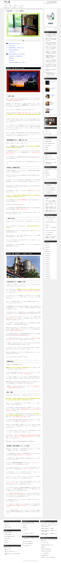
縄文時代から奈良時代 (49, 139)
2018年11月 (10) (48, 278)
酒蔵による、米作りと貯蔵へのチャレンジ (51, 160)
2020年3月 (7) (48, 245)
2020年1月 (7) (48, 249)
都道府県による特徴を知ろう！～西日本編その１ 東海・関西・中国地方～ (51, 208)
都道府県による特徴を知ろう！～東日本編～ (51, 204)
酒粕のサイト (52, 109)
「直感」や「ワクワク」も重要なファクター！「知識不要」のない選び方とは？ (48, 526)
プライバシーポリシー (22, 5)
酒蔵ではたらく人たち (8, 549)
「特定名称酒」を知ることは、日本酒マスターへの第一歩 (51, 185)
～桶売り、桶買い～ (11, 60)
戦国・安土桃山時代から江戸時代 (50, 143)
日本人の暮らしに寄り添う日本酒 (50, 230)
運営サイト (11, 5)
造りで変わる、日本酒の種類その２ (28, 543)
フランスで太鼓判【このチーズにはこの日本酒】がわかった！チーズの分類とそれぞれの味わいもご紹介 (51, 65)
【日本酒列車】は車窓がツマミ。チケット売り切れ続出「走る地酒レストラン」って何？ (51, 73)
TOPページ (6, 5)
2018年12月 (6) (48, 276)
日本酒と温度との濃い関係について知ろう (51, 223)
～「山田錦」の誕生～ (12, 45)
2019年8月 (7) (48, 259)
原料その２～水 (48, 131)
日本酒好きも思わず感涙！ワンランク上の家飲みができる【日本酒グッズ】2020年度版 (51, 56)
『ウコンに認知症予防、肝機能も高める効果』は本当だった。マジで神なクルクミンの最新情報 (51, 35)
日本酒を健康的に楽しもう (49, 234)
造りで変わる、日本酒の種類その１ (28, 541)
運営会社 (15, 5)
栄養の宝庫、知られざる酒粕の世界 (51, 69)
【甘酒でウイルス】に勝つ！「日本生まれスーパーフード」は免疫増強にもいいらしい (51, 48)
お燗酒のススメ (48, 225)
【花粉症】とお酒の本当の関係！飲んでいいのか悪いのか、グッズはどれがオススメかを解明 (51, 43)
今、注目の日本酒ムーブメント (27, 545)
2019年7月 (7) (48, 261)
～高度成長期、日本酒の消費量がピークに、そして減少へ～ (17, 62)
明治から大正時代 (48, 145)
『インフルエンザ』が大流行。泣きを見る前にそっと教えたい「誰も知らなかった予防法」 (51, 60)
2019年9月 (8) (48, 257)
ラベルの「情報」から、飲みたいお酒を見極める (51, 198)
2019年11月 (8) (48, 253)
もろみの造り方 (48, 175)
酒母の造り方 (25, 527)
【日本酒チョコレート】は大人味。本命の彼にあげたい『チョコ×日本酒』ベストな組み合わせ (51, 52)
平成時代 (47, 149)
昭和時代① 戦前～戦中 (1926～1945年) (14, 43)
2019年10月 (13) (48, 255)
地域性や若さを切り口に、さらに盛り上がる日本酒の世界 (51, 163)
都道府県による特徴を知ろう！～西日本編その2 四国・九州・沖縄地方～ (51, 211)
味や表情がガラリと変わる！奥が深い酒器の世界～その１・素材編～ (51, 237)
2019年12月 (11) (48, 251)
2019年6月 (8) (48, 263)
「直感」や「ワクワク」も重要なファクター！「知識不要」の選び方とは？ (51, 201)
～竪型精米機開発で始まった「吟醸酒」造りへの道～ (16, 47)
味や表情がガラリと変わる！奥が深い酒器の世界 (48, 557)
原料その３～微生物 (8, 527)
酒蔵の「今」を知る (8, 547)
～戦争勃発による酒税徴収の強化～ (14, 49)
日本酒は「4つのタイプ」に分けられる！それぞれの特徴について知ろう (51, 217)
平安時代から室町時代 (49, 141)
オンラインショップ (52, 81)
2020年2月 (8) (48, 247)
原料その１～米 (48, 129)
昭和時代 (47, 147)
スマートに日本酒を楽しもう (50, 232)
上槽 (46, 177)
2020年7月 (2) (48, 243)
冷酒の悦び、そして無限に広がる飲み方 (51, 228)
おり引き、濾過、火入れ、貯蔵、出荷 (51, 179)
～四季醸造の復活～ (11, 58)
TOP (8, 7)
